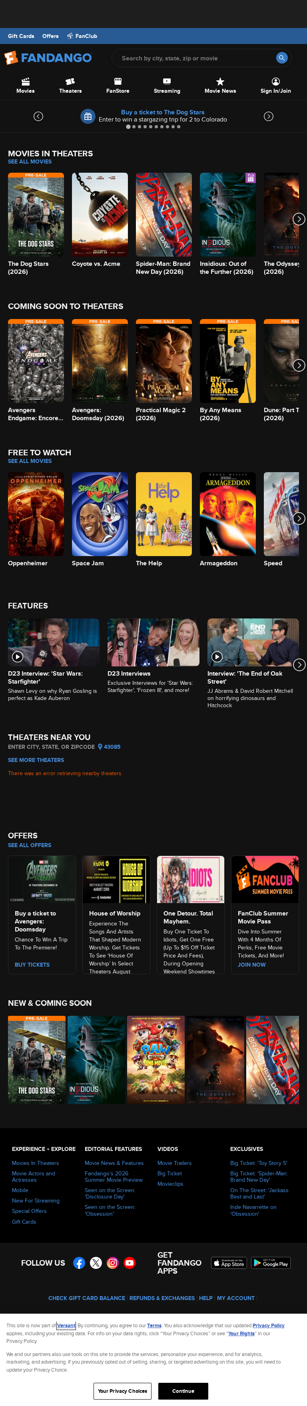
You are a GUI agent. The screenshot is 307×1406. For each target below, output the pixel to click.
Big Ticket (169, 1173)
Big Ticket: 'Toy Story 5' (258, 1163)
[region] (153, 1360)
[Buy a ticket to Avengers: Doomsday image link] (42, 878)
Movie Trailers (174, 1163)
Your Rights (241, 1333)
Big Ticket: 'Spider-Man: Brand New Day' (259, 1176)
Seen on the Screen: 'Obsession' (110, 1210)
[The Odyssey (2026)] (212, 1060)
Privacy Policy (269, 1325)
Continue (183, 1391)
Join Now (252, 965)
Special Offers (29, 1211)
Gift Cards (21, 36)
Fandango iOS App (229, 1263)
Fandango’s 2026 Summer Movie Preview (114, 1176)
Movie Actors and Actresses (33, 1176)
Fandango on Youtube (130, 1263)
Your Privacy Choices (123, 1391)
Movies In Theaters (35, 1163)
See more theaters (36, 760)
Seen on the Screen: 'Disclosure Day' (110, 1193)
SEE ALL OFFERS (29, 845)
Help (206, 1298)
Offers (50, 36)
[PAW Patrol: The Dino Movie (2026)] (152, 1060)
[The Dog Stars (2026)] (33, 1060)
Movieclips (170, 1184)
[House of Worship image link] (116, 878)
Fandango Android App (271, 1263)
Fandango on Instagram (113, 1263)
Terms (154, 1325)
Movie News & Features (114, 1163)
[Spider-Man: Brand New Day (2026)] (271, 1060)
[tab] (128, 126)
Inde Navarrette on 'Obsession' (253, 1210)
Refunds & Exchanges (162, 1298)
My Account (236, 1298)
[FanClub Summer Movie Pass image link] (265, 878)
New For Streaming (36, 1201)
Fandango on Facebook (79, 1263)
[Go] (282, 58)
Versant (66, 1325)
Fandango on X (96, 1263)
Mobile (20, 1190)
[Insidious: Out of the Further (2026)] (93, 1060)
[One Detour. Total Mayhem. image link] (190, 878)
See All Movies (30, 162)
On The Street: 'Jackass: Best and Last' (260, 1193)
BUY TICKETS (32, 965)
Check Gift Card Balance (86, 1298)
